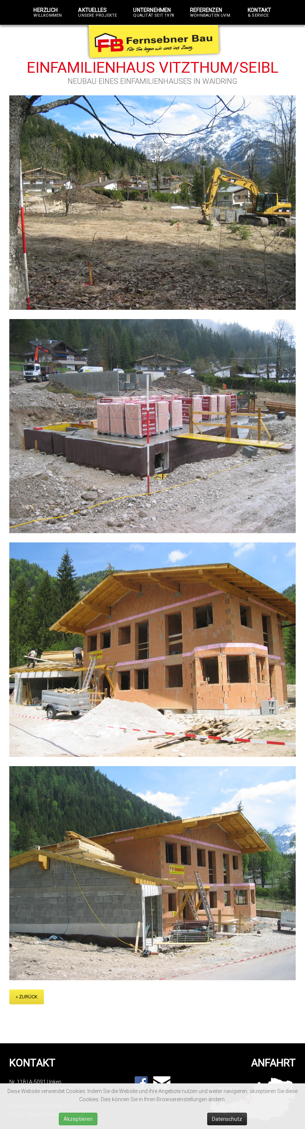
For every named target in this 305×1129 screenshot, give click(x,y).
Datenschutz (227, 1119)
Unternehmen (153, 12)
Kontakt (259, 12)
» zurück (27, 997)
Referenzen (210, 12)
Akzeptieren (78, 1119)
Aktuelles (97, 12)
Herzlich (47, 12)
